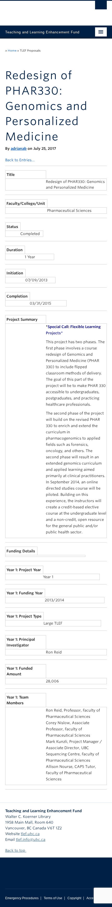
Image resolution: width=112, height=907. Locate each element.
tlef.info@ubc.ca (30, 839)
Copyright (74, 898)
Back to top (15, 850)
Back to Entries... (20, 160)
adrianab (19, 148)
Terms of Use (53, 898)
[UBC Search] (101, 6)
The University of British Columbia (40, 11)
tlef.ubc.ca (30, 834)
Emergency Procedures (22, 898)
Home (12, 50)
